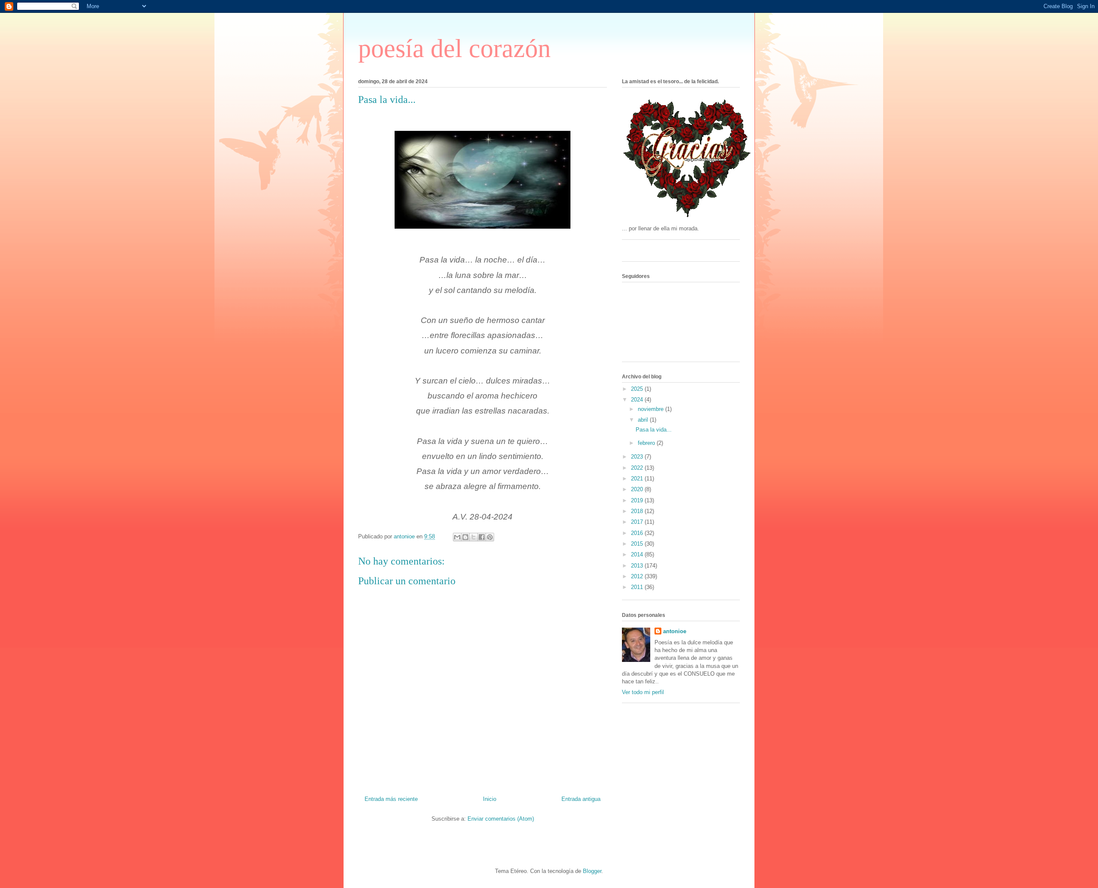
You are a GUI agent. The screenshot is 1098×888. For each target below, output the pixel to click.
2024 (638, 399)
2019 (638, 500)
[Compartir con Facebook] (481, 537)
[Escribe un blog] (465, 537)
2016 (638, 533)
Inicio (489, 799)
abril (644, 420)
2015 (638, 544)
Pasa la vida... (654, 429)
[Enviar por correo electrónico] (457, 537)
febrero (647, 443)
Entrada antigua (580, 799)
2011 (638, 587)
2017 (638, 522)
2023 (638, 456)
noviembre (651, 409)
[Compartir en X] (473, 537)
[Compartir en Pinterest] (490, 537)
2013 (638, 565)
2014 (638, 554)
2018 (638, 511)
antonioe (674, 631)
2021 (638, 478)
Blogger (592, 871)
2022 (638, 468)
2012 (638, 576)
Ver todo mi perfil (643, 692)
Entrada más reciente (391, 799)
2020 (638, 489)
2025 (638, 389)
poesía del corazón (454, 48)
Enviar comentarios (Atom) (501, 819)
